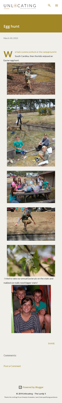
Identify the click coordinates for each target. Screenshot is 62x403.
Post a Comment (12, 365)
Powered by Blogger (32, 387)
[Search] (49, 5)
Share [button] (51, 343)
